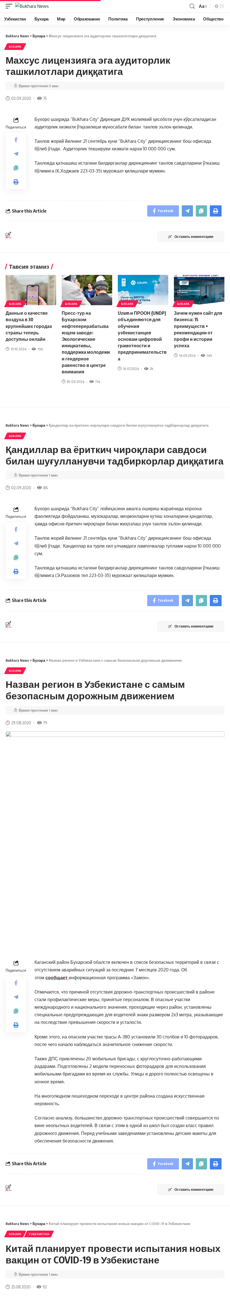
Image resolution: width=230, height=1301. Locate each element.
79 (45, 722)
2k (151, 368)
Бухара (15, 46)
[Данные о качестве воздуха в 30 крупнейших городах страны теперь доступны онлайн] (31, 290)
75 (45, 98)
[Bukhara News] (32, 6)
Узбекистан (39, 1234)
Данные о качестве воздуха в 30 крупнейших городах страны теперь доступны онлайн (29, 326)
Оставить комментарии (193, 237)
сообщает (57, 977)
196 (40, 349)
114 (97, 381)
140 (209, 355)
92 (45, 1286)
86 (45, 487)
